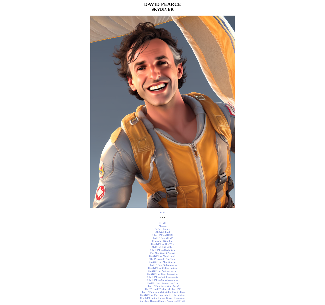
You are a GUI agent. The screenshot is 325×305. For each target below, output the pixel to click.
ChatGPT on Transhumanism (162, 274)
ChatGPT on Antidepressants (162, 277)
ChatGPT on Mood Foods (162, 256)
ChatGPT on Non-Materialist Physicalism (162, 292)
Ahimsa (163, 226)
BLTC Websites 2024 (162, 247)
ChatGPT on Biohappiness (163, 265)
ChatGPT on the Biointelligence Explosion (162, 298)
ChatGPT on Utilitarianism (162, 268)
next (162, 212)
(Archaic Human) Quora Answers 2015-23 (162, 301)
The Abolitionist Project (162, 253)
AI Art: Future (162, 229)
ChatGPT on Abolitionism (162, 262)
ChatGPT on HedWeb (162, 244)
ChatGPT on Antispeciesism (162, 271)
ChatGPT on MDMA (162, 238)
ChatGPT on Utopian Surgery (162, 283)
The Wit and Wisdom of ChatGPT (163, 289)
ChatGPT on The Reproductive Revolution (162, 295)
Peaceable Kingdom (162, 241)
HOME (162, 223)
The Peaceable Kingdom (162, 259)
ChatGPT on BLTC (162, 235)
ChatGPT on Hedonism (162, 250)
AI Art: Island (162, 232)
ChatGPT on (163, 286)
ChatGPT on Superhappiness (162, 280)
